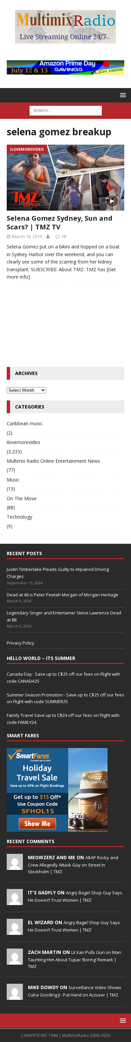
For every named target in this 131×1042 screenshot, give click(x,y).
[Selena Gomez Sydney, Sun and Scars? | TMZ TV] (65, 178)
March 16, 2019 (27, 236)
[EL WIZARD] (15, 931)
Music (13, 479)
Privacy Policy (20, 643)
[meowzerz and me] (15, 866)
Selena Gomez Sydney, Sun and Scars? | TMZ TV (60, 222)
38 (63, 236)
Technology (19, 517)
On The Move (22, 498)
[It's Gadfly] (15, 901)
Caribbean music (25, 423)
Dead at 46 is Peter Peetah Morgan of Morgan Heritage (62, 595)
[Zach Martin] (15, 961)
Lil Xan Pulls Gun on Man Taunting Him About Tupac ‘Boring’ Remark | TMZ (74, 959)
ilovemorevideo (23, 442)
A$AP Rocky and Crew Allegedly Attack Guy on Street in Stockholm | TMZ (73, 864)
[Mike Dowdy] (15, 996)
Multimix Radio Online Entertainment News (53, 461)
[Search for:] (66, 110)
